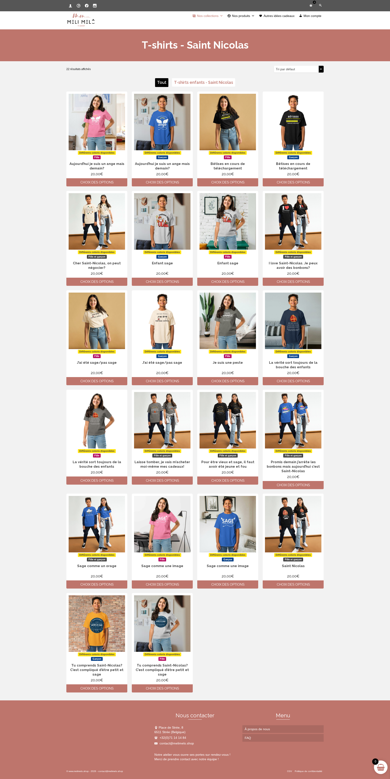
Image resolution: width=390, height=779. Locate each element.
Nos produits (241, 16)
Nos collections (207, 16)
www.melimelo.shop (79, 771)
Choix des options (97, 182)
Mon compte (312, 16)
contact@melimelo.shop (176, 743)
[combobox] (299, 69)
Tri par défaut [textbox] (285, 69)
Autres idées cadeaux (279, 16)
